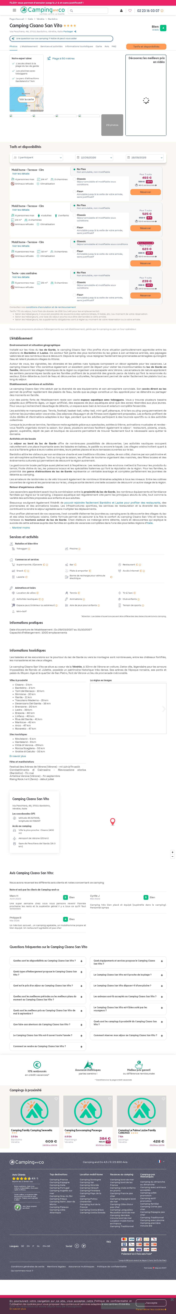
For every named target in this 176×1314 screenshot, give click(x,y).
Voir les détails (20, 173)
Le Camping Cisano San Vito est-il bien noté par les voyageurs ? (120, 1009)
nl (38, 1246)
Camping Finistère (90, 1190)
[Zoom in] (172, 852)
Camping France (59, 1179)
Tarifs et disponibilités (146, 46)
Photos (13, 46)
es (28, 1246)
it (33, 1246)
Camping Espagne (60, 1182)
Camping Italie (57, 1185)
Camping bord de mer (122, 1179)
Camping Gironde (89, 1185)
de (22, 1246)
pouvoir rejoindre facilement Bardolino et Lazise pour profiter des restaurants (112, 502)
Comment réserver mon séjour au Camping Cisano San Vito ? (125, 1035)
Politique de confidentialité (112, 1266)
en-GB (46, 1246)
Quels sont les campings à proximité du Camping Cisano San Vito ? (125, 1023)
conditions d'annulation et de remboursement (51, 307)
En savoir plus (18, 756)
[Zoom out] (172, 856)
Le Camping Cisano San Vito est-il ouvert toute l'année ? (42, 1035)
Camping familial (149, 1204)
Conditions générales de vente (27, 1266)
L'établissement (29, 46)
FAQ (114, 46)
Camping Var (87, 1182)
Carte (99, 46)
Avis (107, 46)
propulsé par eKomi (30, 1207)
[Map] (88, 822)
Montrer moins (21, 527)
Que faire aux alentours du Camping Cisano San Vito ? (41, 1024)
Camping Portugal (59, 1188)
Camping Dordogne (90, 1179)
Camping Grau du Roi (61, 1196)
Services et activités (51, 46)
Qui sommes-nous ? (22, 1270)
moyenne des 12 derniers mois (22, 1181)
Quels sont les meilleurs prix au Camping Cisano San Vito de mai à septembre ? (44, 1012)
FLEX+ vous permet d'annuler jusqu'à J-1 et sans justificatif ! (47, 2)
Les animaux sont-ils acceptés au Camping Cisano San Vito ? (125, 996)
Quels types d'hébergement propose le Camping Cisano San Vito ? (45, 973)
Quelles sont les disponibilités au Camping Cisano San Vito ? (44, 961)
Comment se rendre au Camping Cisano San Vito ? (39, 1046)
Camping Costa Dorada (92, 1212)
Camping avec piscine (152, 1220)
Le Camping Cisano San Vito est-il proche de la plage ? (123, 975)
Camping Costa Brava (92, 1210)
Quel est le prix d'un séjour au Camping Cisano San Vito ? (43, 986)
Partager (68, 31)
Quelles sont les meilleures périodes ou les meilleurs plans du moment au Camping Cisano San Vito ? (44, 998)
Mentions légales (56, 1266)
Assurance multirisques (81, 1266)
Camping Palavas (59, 1207)
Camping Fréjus (58, 1199)
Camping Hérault (89, 1188)
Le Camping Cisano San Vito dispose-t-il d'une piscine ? (122, 986)
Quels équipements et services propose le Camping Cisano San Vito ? (124, 962)
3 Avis (155, 30)
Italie (150, 523)
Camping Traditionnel (122, 1226)
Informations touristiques (79, 46)
